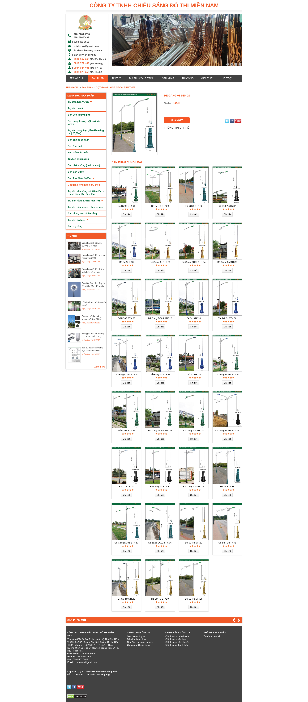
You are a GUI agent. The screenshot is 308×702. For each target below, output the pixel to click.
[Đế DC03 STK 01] (126, 202)
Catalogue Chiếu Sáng (138, 645)
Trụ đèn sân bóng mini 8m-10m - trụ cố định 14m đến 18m (86, 192)
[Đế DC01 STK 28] (193, 202)
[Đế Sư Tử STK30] (126, 595)
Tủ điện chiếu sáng (78, 159)
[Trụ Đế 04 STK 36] (227, 314)
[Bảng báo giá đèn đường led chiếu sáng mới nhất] (74, 277)
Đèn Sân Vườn (76, 171)
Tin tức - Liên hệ (212, 636)
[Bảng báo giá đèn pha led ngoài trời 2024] (74, 263)
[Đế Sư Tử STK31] (227, 539)
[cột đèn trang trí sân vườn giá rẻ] (74, 310)
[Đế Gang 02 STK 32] (160, 483)
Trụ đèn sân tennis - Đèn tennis (85, 207)
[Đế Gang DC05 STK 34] (193, 258)
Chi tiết (126, 214)
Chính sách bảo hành (176, 639)
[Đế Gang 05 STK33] (227, 258)
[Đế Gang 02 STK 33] (193, 483)
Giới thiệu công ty (136, 636)
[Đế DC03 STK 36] (126, 427)
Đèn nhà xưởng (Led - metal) (84, 165)
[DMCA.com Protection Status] (77, 697)
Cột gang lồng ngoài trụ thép (84, 184)
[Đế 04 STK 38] (126, 258)
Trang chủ (77, 78)
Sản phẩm (98, 78)
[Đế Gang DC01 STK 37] (126, 539)
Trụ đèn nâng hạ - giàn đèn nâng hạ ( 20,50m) (86, 132)
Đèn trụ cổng (75, 226)
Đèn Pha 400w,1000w (80, 178)
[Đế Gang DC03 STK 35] (160, 427)
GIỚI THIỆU (207, 78)
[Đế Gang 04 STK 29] (160, 371)
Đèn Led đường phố (79, 114)
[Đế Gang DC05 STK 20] (160, 314)
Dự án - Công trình (141, 78)
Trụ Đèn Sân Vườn (78, 101)
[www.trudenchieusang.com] (87, 30)
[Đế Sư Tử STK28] (193, 595)
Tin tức (117, 78)
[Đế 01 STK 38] (227, 483)
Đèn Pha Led (75, 146)
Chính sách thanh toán (176, 645)
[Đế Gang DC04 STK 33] (126, 371)
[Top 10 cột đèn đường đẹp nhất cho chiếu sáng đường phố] (74, 362)
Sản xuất (168, 78)
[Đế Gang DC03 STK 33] (227, 371)
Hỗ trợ (226, 78)
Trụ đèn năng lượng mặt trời (84, 200)
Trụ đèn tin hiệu (77, 220)
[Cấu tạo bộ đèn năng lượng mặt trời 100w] (74, 327)
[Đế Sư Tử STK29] (160, 595)
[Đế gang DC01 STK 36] (160, 539)
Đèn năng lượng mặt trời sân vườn (84, 122)
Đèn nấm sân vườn (78, 152)
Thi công (188, 78)
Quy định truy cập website (140, 642)
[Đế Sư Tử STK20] (160, 202)
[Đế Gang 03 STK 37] (193, 427)
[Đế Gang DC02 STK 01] (227, 427)
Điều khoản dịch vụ (136, 639)
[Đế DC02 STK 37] (227, 202)
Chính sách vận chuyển (177, 642)
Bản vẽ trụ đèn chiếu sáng (82, 213)
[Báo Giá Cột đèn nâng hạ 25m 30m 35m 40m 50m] (74, 296)
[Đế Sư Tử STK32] (193, 539)
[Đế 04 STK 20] (193, 371)
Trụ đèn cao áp (76, 108)
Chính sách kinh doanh (177, 636)
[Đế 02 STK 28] (126, 483)
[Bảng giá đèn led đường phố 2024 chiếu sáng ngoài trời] (74, 341)
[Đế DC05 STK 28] (126, 314)
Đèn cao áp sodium (78, 139)
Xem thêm (99, 366)
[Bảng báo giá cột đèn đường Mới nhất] (74, 249)
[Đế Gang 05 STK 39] (160, 258)
